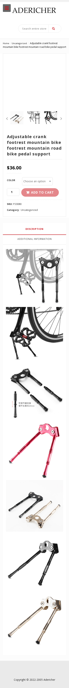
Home (6, 43)
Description (34, 229)
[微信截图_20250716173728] (50, 117)
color (11, 180)
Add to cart (42, 192)
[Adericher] (34, 9)
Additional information (34, 239)
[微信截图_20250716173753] (16, 117)
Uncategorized (19, 43)
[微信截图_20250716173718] (33, 117)
